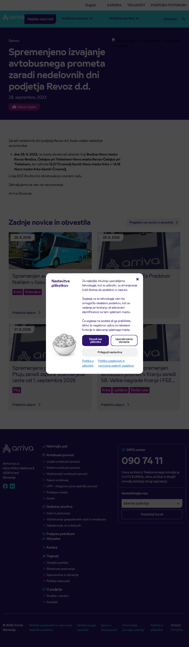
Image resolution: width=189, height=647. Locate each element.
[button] (137, 279)
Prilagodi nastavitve (110, 352)
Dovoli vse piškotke (95, 340)
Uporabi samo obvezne (124, 340)
